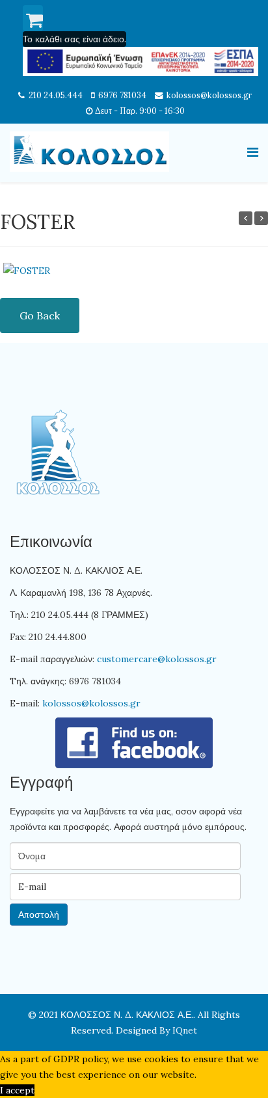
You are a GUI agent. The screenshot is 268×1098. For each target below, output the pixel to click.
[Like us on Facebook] (134, 742)
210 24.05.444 (56, 95)
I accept (17, 1090)
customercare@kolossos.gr (157, 659)
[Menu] (252, 152)
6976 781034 (122, 95)
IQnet (184, 1030)
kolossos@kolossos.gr (209, 95)
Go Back (40, 315)
